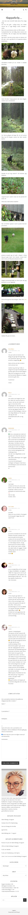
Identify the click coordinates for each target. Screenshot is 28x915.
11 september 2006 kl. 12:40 (14, 565)
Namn (3, 704)
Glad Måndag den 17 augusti (8, 833)
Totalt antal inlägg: (6, 889)
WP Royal (17, 912)
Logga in (14, 910)
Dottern (11, 506)
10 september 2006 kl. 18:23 (14, 350)
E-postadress (5, 711)
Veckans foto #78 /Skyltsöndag (9, 823)
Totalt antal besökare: (7, 887)
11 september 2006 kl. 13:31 (14, 591)
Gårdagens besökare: (7, 886)
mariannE (11, 428)
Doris (10, 478)
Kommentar (4, 739)
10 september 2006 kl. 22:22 (14, 508)
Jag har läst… (4, 830)
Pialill (10, 590)
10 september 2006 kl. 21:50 (14, 479)
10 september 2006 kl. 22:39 (14, 529)
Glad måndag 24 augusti (7, 819)
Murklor (9, 849)
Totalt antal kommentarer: (8, 891)
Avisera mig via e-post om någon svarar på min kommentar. (12, 735)
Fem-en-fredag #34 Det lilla (8, 826)
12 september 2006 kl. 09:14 (14, 627)
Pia (9, 528)
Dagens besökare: (6, 884)
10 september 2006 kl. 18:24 (14, 394)
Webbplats (4, 718)
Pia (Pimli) (11, 349)
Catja (10, 625)
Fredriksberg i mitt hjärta (13, 853)
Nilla (9, 392)
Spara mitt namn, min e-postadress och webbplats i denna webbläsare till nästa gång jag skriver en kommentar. (14, 729)
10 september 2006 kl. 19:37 (14, 429)
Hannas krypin (5, 842)
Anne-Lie (10, 563)
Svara (9, 352)
